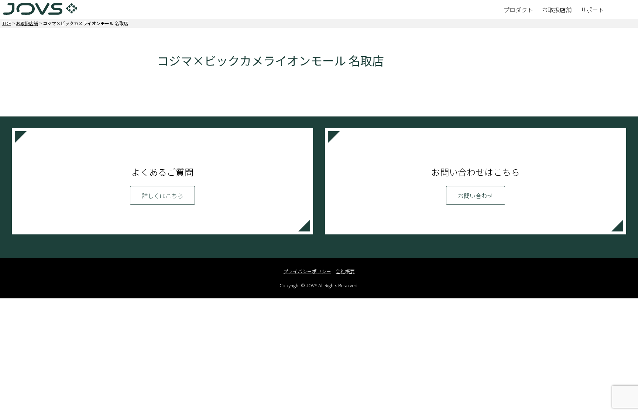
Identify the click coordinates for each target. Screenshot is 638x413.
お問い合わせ (475, 195)
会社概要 (345, 271)
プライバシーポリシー (307, 271)
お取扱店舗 (27, 23)
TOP (6, 23)
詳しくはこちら (162, 195)
